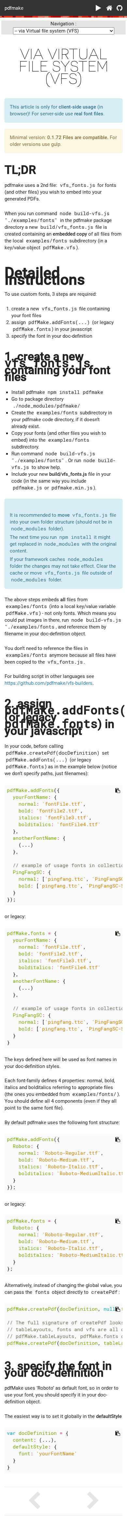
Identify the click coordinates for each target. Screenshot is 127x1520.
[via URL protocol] (93, 1501)
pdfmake (14, 8)
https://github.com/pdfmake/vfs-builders (48, 683)
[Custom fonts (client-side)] (34, 1501)
